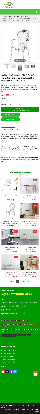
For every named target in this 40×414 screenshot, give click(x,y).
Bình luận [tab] (19, 129)
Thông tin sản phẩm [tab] (8, 129)
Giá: (2, 95)
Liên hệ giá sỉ (20, 109)
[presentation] (2, 68)
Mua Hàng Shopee (10, 114)
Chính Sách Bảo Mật (9, 353)
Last (29, 281)
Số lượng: (4, 98)
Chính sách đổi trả (8, 356)
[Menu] (3, 12)
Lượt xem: (4, 104)
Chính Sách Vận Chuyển (10, 362)
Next (24, 281)
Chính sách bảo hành (9, 359)
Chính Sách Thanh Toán (10, 350)
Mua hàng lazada (10, 119)
